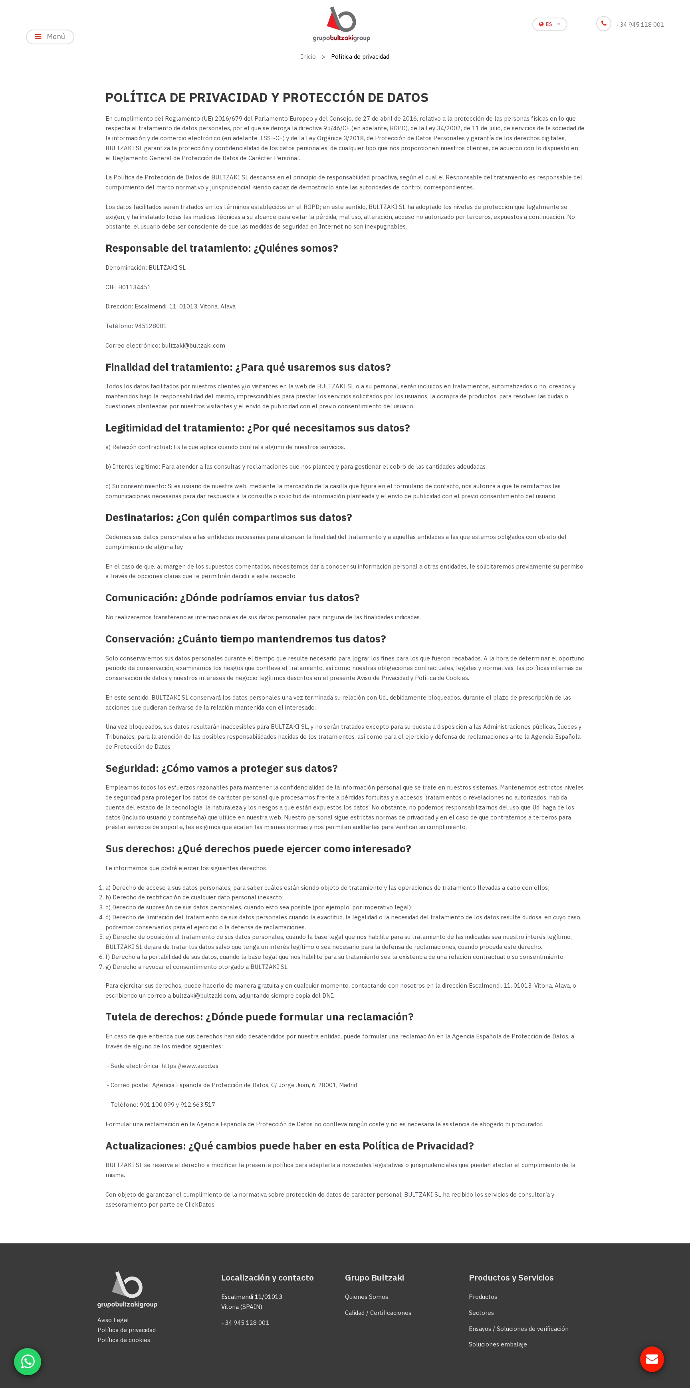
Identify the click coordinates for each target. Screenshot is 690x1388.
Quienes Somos (366, 1297)
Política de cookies (123, 1340)
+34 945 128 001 (640, 24)
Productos (483, 1297)
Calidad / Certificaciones (378, 1312)
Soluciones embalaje (498, 1344)
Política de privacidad (126, 1330)
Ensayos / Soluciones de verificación (519, 1328)
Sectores (481, 1312)
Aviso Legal (113, 1320)
